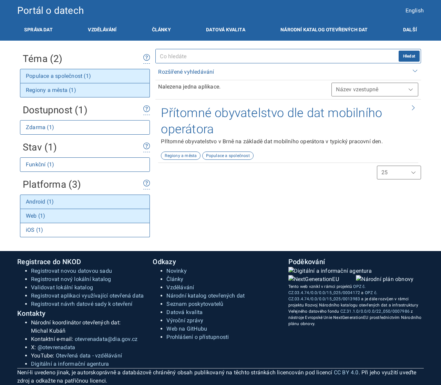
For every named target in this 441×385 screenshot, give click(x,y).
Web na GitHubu (186, 328)
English (415, 10)
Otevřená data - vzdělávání (89, 355)
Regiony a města (181, 155)
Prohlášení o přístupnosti (197, 337)
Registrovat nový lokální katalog (71, 279)
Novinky (176, 271)
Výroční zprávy (184, 320)
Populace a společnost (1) (58, 76)
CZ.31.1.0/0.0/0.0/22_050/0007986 (375, 311)
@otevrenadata (56, 347)
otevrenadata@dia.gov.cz (106, 339)
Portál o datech (50, 10)
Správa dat (38, 29)
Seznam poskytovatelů (194, 304)
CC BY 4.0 (346, 372)
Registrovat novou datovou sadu (71, 271)
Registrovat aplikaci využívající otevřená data (87, 295)
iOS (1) (34, 230)
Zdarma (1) (40, 127)
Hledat (409, 56)
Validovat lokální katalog (62, 287)
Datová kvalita (225, 29)
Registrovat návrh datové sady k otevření (81, 304)
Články (161, 29)
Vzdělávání (102, 29)
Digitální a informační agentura (70, 364)
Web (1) (35, 215)
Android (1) (40, 201)
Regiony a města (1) (51, 90)
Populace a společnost (228, 155)
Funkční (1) (40, 164)
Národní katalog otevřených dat (205, 295)
